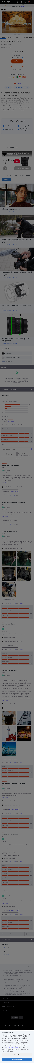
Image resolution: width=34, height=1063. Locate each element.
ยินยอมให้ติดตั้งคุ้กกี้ (17, 1059)
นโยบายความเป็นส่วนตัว (12, 1047)
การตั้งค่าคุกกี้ (17, 1054)
